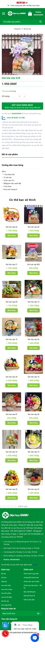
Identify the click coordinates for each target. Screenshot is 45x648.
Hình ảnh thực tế (29, 596)
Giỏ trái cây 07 (11, 414)
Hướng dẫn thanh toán (31, 577)
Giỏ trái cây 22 (33, 489)
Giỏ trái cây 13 (33, 302)
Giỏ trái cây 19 (11, 339)
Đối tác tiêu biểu (29, 600)
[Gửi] (40, 21)
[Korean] (26, 3)
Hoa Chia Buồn (6, 593)
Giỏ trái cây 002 (33, 264)
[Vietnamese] (18, 3)
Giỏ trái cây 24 (11, 377)
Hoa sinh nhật (6, 585)
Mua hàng (11, 235)
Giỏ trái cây (27, 29)
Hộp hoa (4, 581)
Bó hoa (3, 573)
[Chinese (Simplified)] (23, 3)
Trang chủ (17, 29)
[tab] (22, 155)
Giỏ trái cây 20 (33, 339)
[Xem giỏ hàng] (30, 13)
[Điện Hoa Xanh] (16, 13)
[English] (20, 3)
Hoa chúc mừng (6, 589)
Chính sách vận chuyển (31, 581)
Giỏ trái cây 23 (11, 227)
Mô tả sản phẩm (10, 154)
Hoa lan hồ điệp (6, 597)
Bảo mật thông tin (30, 592)
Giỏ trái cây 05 (33, 227)
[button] (3, 13)
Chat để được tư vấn (15, 118)
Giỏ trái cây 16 (33, 377)
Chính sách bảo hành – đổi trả (33, 587)
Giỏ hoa (3, 577)
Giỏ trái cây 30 (33, 414)
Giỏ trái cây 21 (11, 264)
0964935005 (16, 113)
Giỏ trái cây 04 (11, 302)
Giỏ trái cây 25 (11, 489)
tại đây (35, 565)
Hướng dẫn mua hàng (12, 165)
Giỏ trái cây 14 (33, 452)
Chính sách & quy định (31, 573)
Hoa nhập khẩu (6, 605)
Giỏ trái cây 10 (11, 452)
